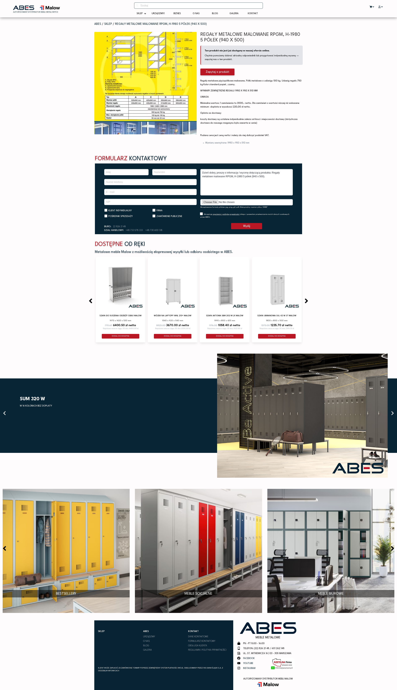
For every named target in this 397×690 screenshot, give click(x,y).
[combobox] (198, 5)
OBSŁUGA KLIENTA (197, 646)
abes (97, 24)
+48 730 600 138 (153, 230)
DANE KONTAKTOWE (198, 637)
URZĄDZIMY (149, 637)
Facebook (249, 658)
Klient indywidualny (120, 211)
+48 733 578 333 (134, 230)
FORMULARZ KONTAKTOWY (201, 641)
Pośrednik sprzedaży (120, 216)
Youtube (248, 663)
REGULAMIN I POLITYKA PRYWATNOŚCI (207, 650)
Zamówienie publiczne (169, 216)
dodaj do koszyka (120, 336)
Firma (159, 211)
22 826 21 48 (119, 227)
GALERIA (147, 650)
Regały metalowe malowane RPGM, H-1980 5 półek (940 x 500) (161, 24)
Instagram (249, 668)
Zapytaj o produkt (217, 72)
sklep (108, 24)
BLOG (146, 646)
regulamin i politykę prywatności (226, 214)
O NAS (146, 641)
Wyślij (246, 226)
